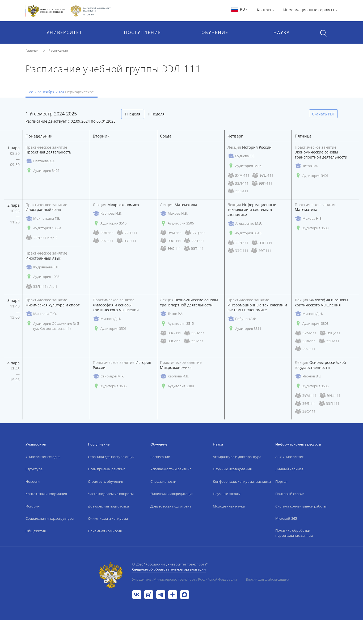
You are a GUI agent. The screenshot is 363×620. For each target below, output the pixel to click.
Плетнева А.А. (44, 161)
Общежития (36, 531)
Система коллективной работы (301, 506)
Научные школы (226, 493)
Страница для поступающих (111, 456)
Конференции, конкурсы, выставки (242, 481)
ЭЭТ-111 (130, 240)
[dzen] (172, 594)
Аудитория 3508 (315, 228)
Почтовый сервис (289, 493)
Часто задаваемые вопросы (111, 493)
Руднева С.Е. (245, 155)
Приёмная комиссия (105, 531)
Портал (281, 481)
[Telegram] (160, 594)
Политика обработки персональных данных (294, 533)
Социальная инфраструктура (50, 518)
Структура (34, 469)
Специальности (163, 481)
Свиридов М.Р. (112, 376)
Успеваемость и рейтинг (170, 469)
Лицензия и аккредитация (171, 493)
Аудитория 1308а (47, 228)
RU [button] (242, 9)
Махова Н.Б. (178, 213)
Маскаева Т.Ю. (45, 313)
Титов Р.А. (310, 165)
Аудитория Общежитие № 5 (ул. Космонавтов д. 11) (56, 326)
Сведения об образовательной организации (169, 569)
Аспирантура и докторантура (237, 456)
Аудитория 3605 (113, 386)
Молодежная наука (229, 506)
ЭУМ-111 (242, 175)
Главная (32, 50)
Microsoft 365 (286, 518)
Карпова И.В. (110, 213)
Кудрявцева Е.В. (46, 267)
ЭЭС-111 (241, 191)
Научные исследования (232, 469)
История (33, 506)
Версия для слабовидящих (267, 579)
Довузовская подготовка (108, 506)
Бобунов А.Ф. (245, 318)
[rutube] (148, 594)
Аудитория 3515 (113, 223)
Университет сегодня (43, 456)
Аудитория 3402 (46, 170)
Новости (33, 481)
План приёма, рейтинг (106, 469)
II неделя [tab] (156, 113)
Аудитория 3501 (113, 328)
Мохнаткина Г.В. (46, 218)
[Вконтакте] (136, 594)
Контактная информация (46, 493)
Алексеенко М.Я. (248, 223)
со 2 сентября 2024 (61, 91)
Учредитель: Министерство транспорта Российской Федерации (184, 579)
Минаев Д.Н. (110, 318)
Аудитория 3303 (315, 323)
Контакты (266, 9)
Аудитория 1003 (46, 276)
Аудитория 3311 (248, 328)
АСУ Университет (289, 456)
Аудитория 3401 (315, 175)
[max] (184, 594)
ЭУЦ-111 (266, 175)
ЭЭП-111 (265, 183)
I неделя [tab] (132, 113)
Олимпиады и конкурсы (108, 518)
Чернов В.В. (311, 376)
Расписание (58, 50)
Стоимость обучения (105, 481)
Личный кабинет (289, 469)
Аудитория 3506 (248, 165)
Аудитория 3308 (181, 386)
